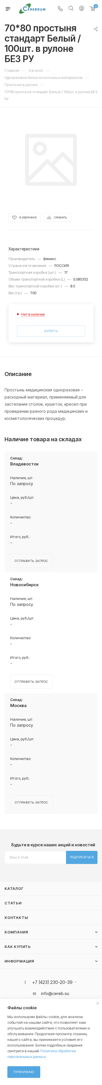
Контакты (16, 917)
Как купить (18, 946)
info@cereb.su (55, 993)
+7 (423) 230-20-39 (52, 982)
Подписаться (82, 857)
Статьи (13, 903)
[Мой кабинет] (81, 9)
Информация (19, 961)
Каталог (14, 888)
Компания (16, 932)
